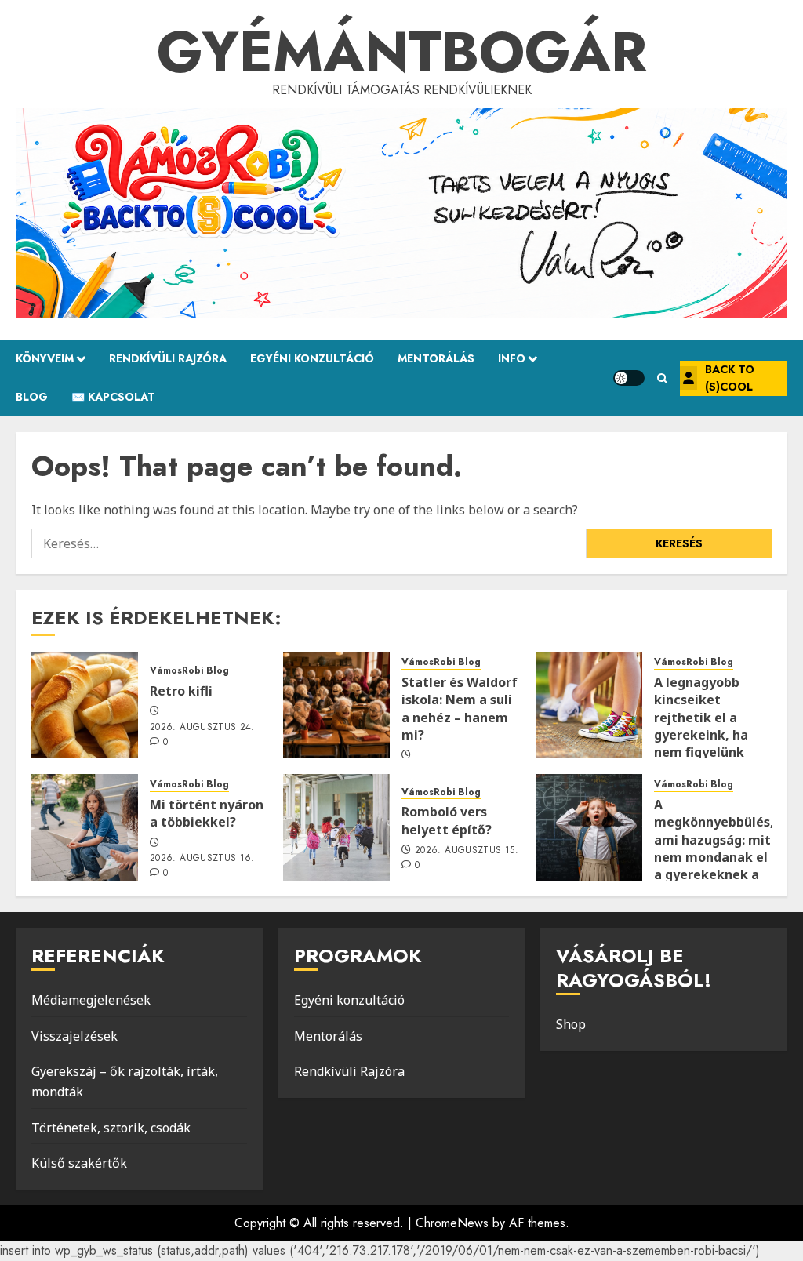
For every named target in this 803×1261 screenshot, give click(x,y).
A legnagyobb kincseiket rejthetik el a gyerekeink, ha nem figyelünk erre (701, 726)
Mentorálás (328, 1036)
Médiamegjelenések (91, 999)
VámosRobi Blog (189, 671)
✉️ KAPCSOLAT (113, 397)
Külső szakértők (79, 1163)
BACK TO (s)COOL (729, 378)
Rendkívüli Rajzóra (349, 1071)
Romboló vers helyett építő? (447, 820)
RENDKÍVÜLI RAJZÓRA (168, 358)
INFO (511, 358)
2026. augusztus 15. (466, 851)
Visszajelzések (74, 1036)
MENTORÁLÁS (436, 358)
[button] (662, 378)
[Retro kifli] (84, 705)
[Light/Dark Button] (629, 378)
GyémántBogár (402, 52)
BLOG (32, 397)
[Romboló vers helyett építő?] (336, 827)
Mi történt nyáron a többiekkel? (206, 813)
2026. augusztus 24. (202, 727)
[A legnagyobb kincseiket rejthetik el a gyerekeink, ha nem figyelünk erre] (589, 705)
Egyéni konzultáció (349, 999)
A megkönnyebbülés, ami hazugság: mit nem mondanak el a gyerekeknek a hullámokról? (714, 848)
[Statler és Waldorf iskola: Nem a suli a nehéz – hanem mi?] (336, 705)
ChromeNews (452, 1223)
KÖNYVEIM (45, 358)
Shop (571, 1024)
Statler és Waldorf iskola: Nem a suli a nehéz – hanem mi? (460, 708)
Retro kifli (181, 691)
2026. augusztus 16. (202, 858)
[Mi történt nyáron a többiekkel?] (84, 827)
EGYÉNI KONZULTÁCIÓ (312, 358)
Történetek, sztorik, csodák (111, 1127)
